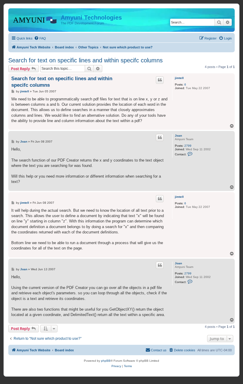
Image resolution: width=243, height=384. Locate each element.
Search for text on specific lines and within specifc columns (85, 60)
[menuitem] (40, 38)
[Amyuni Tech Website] (35, 19)
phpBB (106, 360)
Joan (178, 135)
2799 (187, 145)
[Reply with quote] (160, 79)
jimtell (179, 78)
